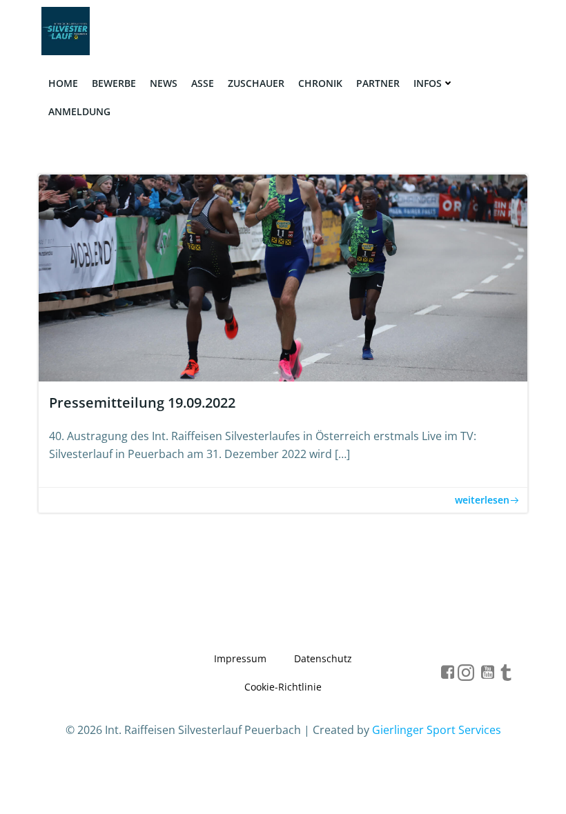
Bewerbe (114, 83)
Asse (202, 83)
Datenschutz (323, 658)
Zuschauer (256, 83)
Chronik (320, 83)
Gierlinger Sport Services (436, 729)
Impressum (240, 658)
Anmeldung (79, 111)
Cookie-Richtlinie (283, 686)
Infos (427, 83)
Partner (378, 83)
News (163, 83)
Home (63, 83)
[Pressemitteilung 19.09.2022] (283, 276)
